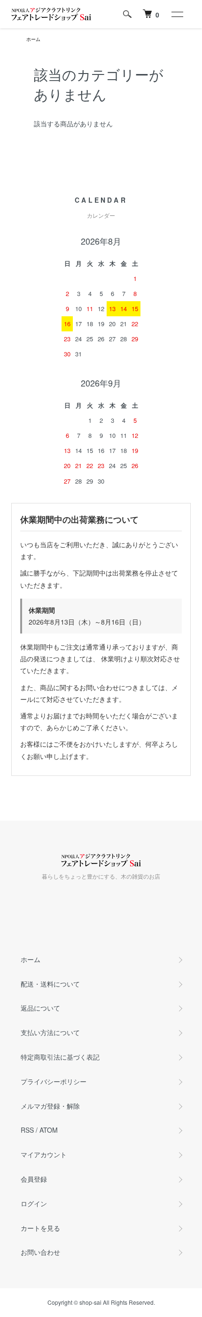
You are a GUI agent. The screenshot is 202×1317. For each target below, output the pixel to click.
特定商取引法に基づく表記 (60, 1057)
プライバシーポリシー (53, 1081)
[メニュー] (177, 14)
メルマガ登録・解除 (50, 1106)
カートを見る (40, 1228)
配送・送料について (50, 983)
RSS (27, 1130)
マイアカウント (44, 1154)
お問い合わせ (40, 1252)
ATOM (48, 1130)
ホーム (33, 39)
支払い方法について (50, 1032)
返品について (40, 1007)
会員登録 (34, 1179)
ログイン (34, 1203)
